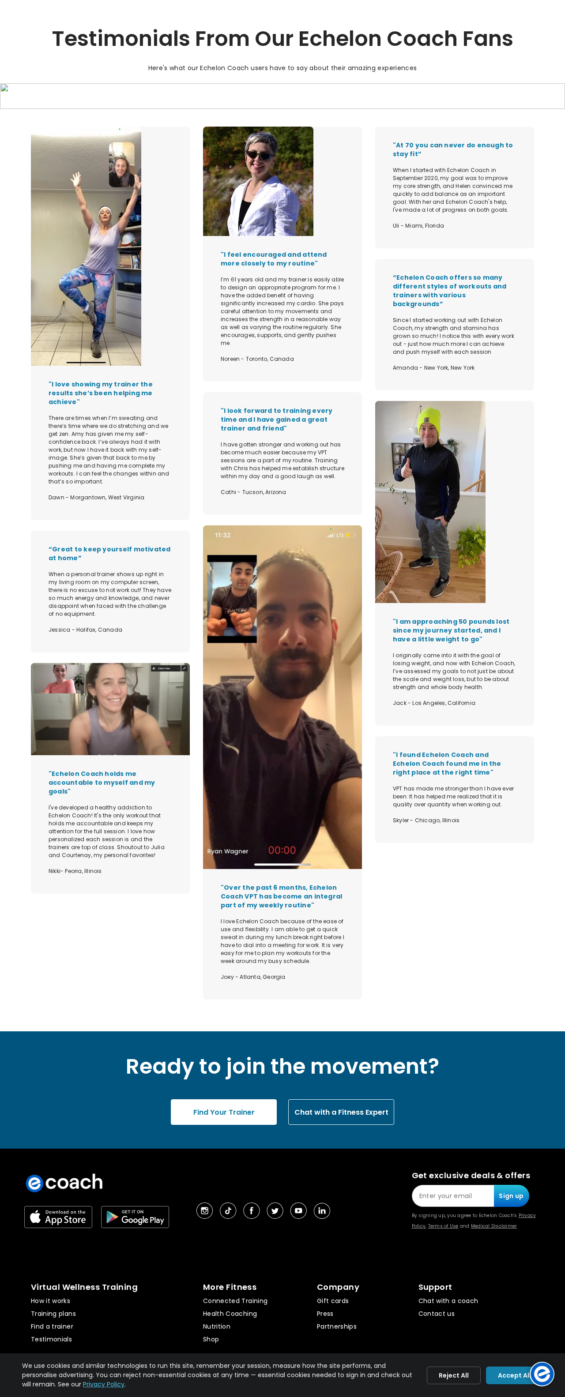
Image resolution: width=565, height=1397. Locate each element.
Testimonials (51, 1339)
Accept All (514, 1375)
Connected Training (235, 1300)
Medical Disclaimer (494, 1226)
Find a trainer (52, 1326)
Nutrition (216, 1326)
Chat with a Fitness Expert (341, 1112)
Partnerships (337, 1326)
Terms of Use (443, 1226)
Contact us (436, 1313)
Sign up (511, 1195)
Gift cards (333, 1300)
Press (325, 1313)
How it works (50, 1300)
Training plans (53, 1313)
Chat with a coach (448, 1300)
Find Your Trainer (224, 1112)
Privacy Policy (103, 1384)
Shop (211, 1339)
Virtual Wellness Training (84, 1286)
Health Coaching (230, 1313)
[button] (282, 99)
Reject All (454, 1375)
